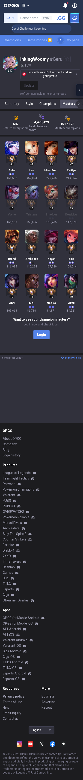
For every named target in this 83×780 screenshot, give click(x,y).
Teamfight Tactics (16, 478)
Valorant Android (15, 640)
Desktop (9, 567)
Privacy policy (13, 696)
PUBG (7, 500)
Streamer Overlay (16, 600)
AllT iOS (8, 634)
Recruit (47, 707)
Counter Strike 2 (14, 539)
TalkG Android (13, 662)
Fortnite (8, 545)
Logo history (12, 455)
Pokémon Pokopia (16, 517)
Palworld (9, 484)
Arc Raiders (11, 528)
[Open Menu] (74, 5)
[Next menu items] (60, 40)
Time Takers (12, 561)
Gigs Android (12, 651)
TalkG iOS (10, 668)
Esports (8, 589)
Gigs (6, 595)
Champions (12, 40)
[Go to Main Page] (11, 5)
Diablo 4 (8, 550)
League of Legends (17, 473)
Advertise (49, 702)
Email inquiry (12, 713)
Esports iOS (11, 679)
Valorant (9, 495)
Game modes (39, 40)
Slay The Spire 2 (14, 534)
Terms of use (12, 702)
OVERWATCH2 (13, 511)
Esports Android (14, 673)
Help (6, 707)
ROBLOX (9, 506)
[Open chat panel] (79, 90)
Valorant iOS (12, 645)
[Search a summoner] (61, 18)
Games (8, 572)
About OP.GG (12, 438)
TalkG (7, 584)
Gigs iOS (9, 657)
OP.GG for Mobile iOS (18, 623)
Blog (6, 450)
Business (48, 696)
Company (10, 444)
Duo (6, 578)
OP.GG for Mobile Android (21, 618)
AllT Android (12, 629)
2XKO (7, 556)
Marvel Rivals (12, 523)
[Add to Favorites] (67, 59)
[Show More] (25, 5)
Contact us (10, 718)
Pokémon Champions (18, 489)
